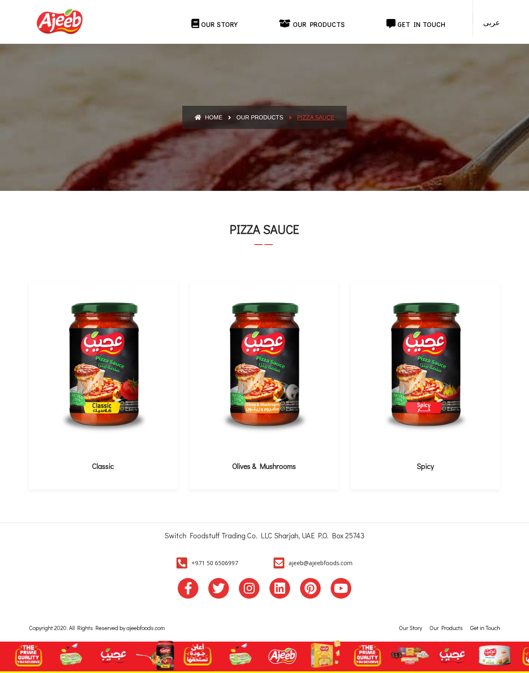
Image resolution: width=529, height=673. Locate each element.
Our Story (218, 24)
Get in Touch (421, 24)
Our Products (318, 24)
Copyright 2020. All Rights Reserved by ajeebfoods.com (97, 628)
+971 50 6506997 (214, 563)
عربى (491, 22)
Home (212, 117)
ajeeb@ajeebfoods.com (320, 563)
